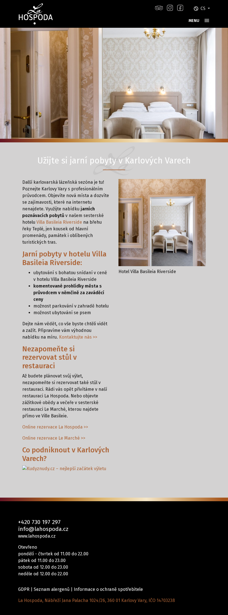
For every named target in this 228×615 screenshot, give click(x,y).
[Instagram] (170, 8)
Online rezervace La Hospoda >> (55, 427)
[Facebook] (180, 8)
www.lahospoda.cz (37, 536)
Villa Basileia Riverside (59, 222)
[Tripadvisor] (159, 8)
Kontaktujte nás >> (78, 337)
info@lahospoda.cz (43, 529)
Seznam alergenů (52, 589)
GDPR (23, 589)
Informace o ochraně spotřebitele (108, 589)
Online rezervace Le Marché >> (53, 438)
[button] (202, 8)
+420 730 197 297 (39, 522)
